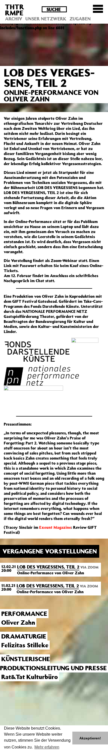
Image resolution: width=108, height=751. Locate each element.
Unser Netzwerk (45, 19)
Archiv (13, 19)
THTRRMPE (14, 9)
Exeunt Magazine (55, 527)
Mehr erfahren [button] (46, 747)
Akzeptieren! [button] (90, 738)
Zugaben (80, 19)
